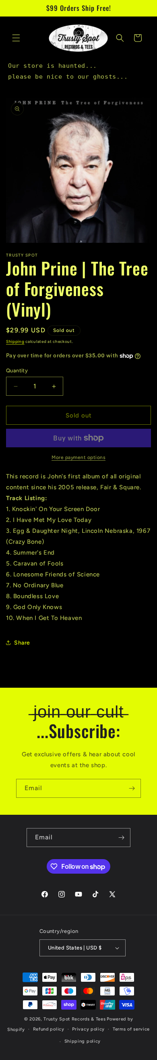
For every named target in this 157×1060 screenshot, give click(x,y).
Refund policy (48, 1029)
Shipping (15, 341)
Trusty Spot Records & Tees (74, 1019)
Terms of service (131, 1029)
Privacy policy (88, 1029)
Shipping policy (82, 1041)
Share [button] (22, 642)
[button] (16, 38)
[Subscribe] (131, 788)
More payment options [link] (78, 457)
